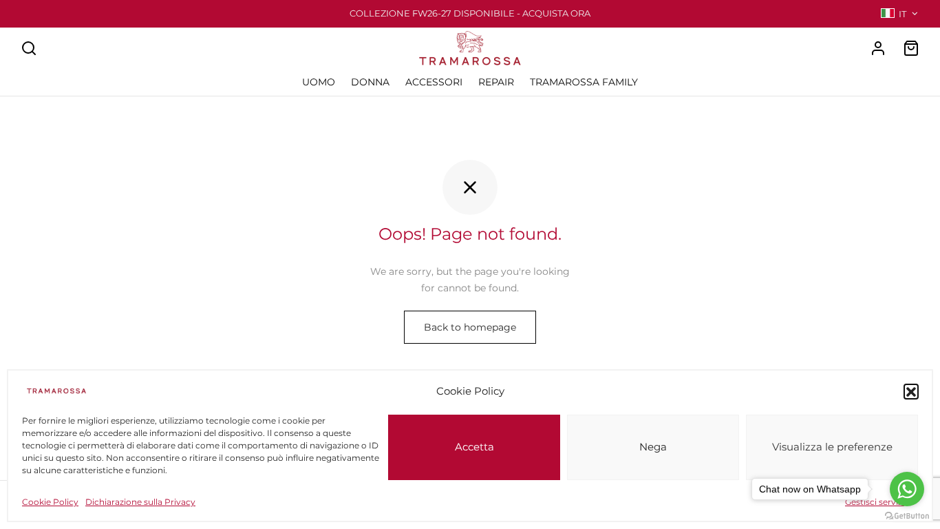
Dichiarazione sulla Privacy (140, 502)
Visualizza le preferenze (832, 447)
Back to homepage (470, 327)
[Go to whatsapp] (907, 489)
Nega (653, 447)
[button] (911, 391)
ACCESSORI (433, 82)
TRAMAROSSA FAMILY (584, 82)
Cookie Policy (50, 502)
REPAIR (496, 82)
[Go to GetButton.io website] (907, 515)
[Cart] (911, 48)
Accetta (474, 447)
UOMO (318, 82)
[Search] (29, 48)
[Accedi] (878, 48)
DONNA (370, 82)
